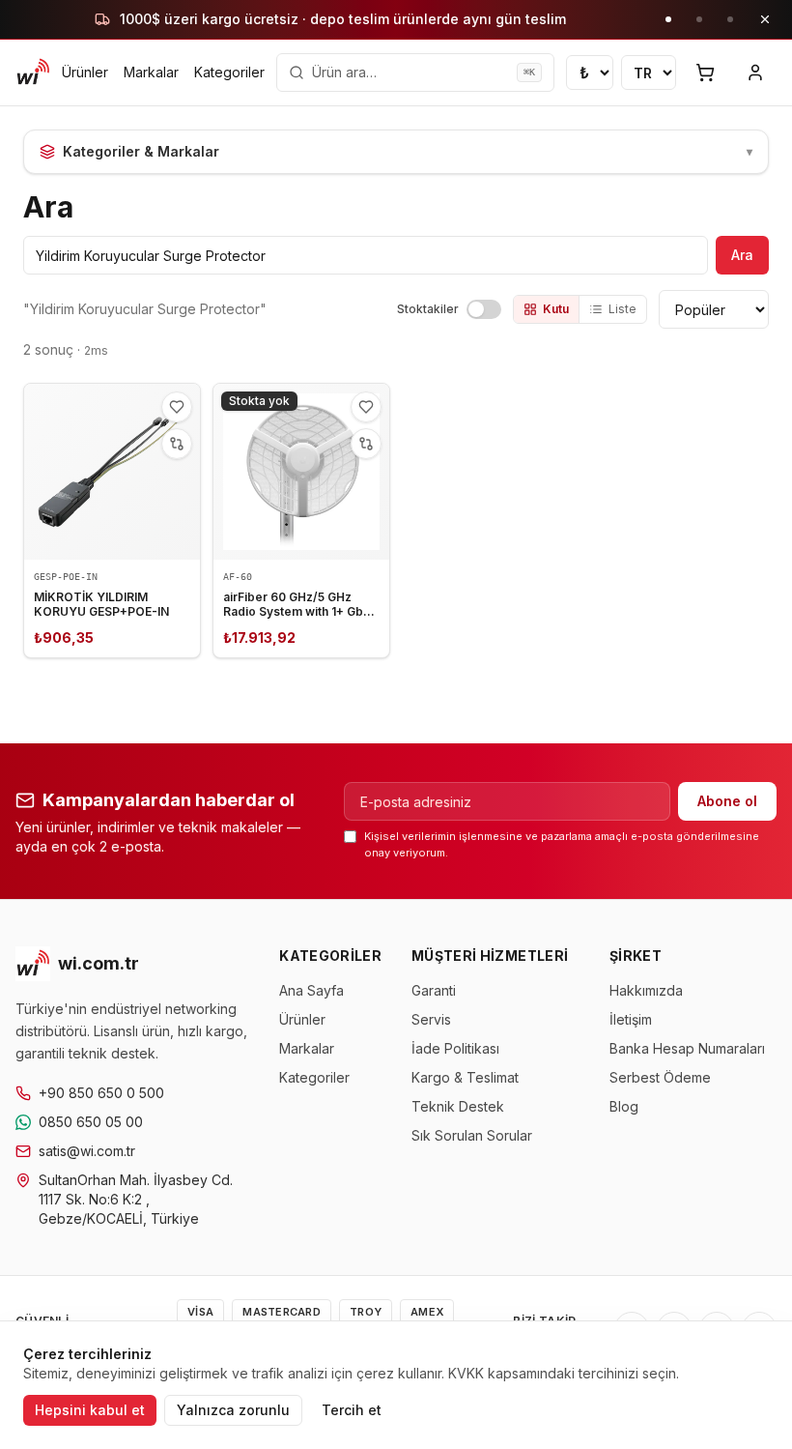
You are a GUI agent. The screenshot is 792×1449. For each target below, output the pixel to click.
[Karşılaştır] (176, 443)
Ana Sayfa (311, 990)
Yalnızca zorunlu (233, 1410)
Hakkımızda (646, 990)
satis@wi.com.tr (87, 1151)
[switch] (484, 309)
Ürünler (85, 72)
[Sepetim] (705, 72)
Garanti (433, 990)
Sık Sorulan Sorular (471, 1135)
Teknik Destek (457, 1106)
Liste (622, 309)
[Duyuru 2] (699, 19)
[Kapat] (765, 19)
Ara (742, 254)
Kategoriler (229, 72)
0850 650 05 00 (91, 1122)
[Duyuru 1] (668, 19)
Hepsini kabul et (90, 1410)
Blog (623, 1106)
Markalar (151, 72)
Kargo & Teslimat (465, 1077)
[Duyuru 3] (730, 19)
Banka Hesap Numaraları (687, 1048)
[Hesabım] (755, 72)
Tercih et (352, 1410)
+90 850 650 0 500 (101, 1093)
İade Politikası (455, 1048)
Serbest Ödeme (660, 1077)
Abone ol (727, 801)
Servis (431, 1019)
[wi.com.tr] (32, 72)
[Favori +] (176, 406)
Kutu (556, 309)
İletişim (630, 1019)
